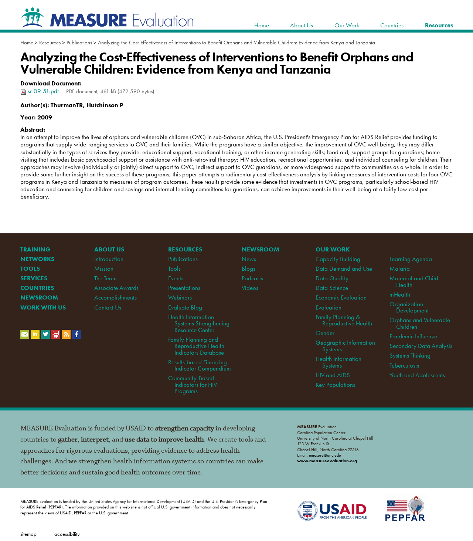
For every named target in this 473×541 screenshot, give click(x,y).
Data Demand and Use (344, 268)
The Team (105, 278)
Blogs (248, 268)
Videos (250, 288)
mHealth (399, 294)
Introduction (108, 259)
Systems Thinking (410, 355)
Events (175, 278)
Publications (79, 42)
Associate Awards (116, 288)
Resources (50, 42)
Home (26, 42)
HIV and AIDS (333, 375)
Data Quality (332, 278)
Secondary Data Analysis (420, 346)
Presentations (184, 288)
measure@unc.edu (325, 455)
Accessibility (67, 533)
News (249, 259)
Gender (325, 333)
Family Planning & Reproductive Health (344, 320)
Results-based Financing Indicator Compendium (199, 365)
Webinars (180, 297)
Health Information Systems (338, 362)
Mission (103, 268)
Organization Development (408, 307)
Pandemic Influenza (413, 336)
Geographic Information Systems (345, 345)
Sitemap (28, 533)
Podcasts (252, 278)
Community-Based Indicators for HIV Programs (192, 384)
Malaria (399, 268)
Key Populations (335, 385)
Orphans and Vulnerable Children (419, 323)
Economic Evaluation (341, 297)
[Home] (107, 24)
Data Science (332, 288)
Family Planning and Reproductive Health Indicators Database (196, 345)
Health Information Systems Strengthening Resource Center (198, 323)
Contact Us (107, 307)
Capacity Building (338, 259)
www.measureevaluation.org (327, 461)
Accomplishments (115, 297)
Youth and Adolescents (417, 375)
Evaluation (328, 307)
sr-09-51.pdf (43, 91)
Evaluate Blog (185, 307)
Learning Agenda (410, 259)
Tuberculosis (404, 365)
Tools (174, 268)
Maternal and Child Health (413, 281)
